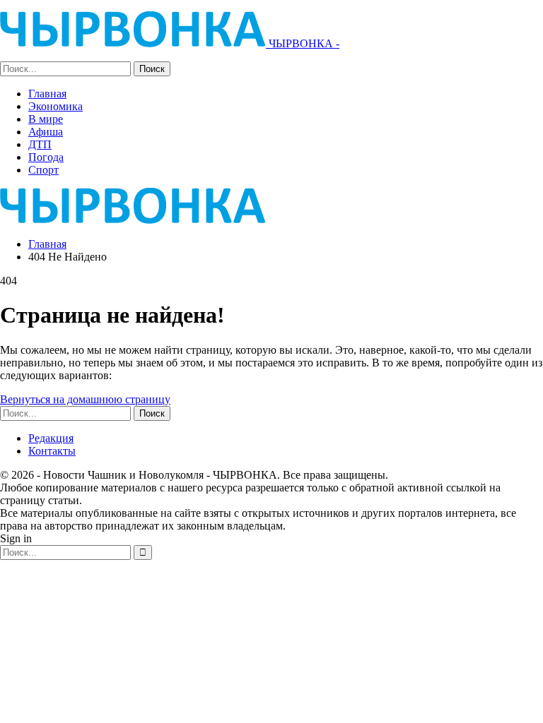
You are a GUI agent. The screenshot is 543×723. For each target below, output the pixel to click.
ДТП (40, 144)
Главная (47, 94)
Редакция (51, 438)
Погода (46, 157)
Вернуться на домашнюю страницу (85, 399)
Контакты (52, 451)
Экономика (55, 106)
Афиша (45, 132)
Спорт (43, 170)
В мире (45, 119)
